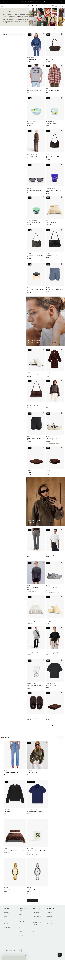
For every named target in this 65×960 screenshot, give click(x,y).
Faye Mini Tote (50, 59)
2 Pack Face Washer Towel (53, 472)
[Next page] (57, 725)
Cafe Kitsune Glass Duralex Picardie (35, 686)
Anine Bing (30, 57)
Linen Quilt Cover (51, 222)
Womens (6, 912)
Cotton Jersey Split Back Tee (54, 555)
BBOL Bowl (30, 123)
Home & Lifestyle (9, 920)
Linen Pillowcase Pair (33, 374)
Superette (29, 770)
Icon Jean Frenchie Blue (11, 772)
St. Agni (48, 154)
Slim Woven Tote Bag (52, 255)
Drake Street (8, 809)
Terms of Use (37, 928)
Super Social (50, 923)
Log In (20, 914)
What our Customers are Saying (37, 922)
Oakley (29, 188)
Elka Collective (32, 154)
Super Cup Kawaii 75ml (52, 123)
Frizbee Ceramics (32, 121)
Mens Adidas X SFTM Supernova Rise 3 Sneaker (53, 439)
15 (52, 725)
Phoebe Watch (8, 889)
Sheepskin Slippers (32, 718)
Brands (6, 923)
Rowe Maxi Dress (32, 156)
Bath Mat (30, 472)
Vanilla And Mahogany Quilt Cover (14, 850)
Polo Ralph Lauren (32, 809)
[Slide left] (58, 737)
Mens (5, 916)
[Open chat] (60, 955)
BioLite (29, 287)
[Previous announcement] (3, 2)
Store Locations (37, 916)
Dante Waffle (8, 811)
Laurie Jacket (50, 405)
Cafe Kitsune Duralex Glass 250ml (54, 191)
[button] (53, 5)
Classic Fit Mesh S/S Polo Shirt (35, 811)
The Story (36, 912)
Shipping (21, 927)
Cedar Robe (49, 374)
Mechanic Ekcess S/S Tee (34, 90)
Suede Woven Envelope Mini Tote (54, 157)
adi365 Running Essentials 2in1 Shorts (36, 439)
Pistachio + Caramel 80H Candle (36, 850)
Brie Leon (48, 57)
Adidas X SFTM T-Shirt (33, 587)
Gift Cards (7, 927)
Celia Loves (30, 848)
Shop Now (31, 900)
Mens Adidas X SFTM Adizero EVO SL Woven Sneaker (54, 588)
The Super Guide (52, 920)
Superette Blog (51, 912)
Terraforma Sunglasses (34, 190)
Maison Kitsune (50, 188)
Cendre (6, 887)
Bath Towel (49, 718)
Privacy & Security (38, 931)
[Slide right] (62, 737)
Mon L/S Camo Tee (32, 772)
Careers (49, 916)
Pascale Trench (31, 59)
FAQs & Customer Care (24, 923)
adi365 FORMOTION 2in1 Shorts (55, 289)
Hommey (48, 220)
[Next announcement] (62, 2)
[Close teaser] (26, 955)
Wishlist (21, 918)
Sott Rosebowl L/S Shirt (52, 90)
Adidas (48, 287)
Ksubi (29, 88)
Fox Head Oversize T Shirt (53, 685)
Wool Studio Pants (32, 555)
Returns (21, 931)
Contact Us (22, 935)
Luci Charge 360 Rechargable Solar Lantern (36, 290)
